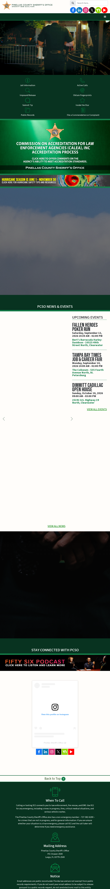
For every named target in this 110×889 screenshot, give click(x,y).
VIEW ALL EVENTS (97, 409)
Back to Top (53, 778)
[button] (72, 419)
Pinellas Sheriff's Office (53, 743)
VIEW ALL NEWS (56, 526)
